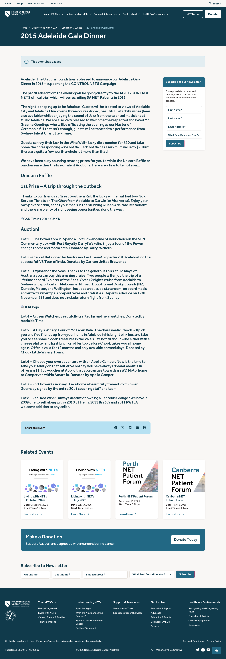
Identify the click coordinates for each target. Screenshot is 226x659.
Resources (194, 625)
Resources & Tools (123, 608)
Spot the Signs (83, 608)
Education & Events (71, 27)
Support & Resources (105, 14)
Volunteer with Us (160, 621)
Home (24, 27)
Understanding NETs (77, 14)
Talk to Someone (47, 621)
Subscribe (175, 143)
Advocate (156, 613)
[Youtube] (208, 650)
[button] (116, 427)
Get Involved (130, 14)
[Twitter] (198, 650)
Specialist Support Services (128, 613)
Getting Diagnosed (86, 628)
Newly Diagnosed (47, 608)
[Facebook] (203, 650)
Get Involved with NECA (44, 27)
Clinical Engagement (199, 620)
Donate (155, 626)
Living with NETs (47, 613)
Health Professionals (153, 14)
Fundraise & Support (161, 608)
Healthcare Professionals (204, 602)
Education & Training (199, 616)
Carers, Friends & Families (51, 617)
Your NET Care (52, 14)
